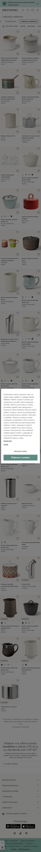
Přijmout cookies (20, 457)
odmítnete (8, 435)
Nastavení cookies (20, 451)
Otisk (6, 444)
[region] (20, 426)
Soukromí (8, 441)
